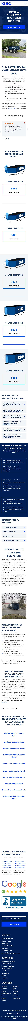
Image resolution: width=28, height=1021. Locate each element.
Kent (3, 996)
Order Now (14, 924)
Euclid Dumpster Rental (14, 784)
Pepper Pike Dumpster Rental (14, 777)
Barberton (5, 986)
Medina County (8, 867)
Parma (14, 988)
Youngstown (16, 998)
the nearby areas (18, 80)
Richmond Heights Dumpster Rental (14, 756)
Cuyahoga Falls (6, 993)
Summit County (8, 861)
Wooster (15, 996)
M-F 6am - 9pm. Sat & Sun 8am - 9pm (15, 1017)
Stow (14, 993)
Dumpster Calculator (8, 966)
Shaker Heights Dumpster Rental (14, 790)
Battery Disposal (6, 963)
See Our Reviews (14, 918)
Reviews (4, 975)
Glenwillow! (4, 702)
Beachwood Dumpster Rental (14, 771)
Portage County (20, 861)
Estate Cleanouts (7, 968)
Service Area (5, 973)
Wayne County (7, 865)
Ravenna (15, 991)
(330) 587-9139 (14, 1014)
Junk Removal (6, 971)
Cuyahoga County (20, 863)
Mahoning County (20, 865)
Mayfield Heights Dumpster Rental (14, 735)
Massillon (15, 986)
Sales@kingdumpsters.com (12, 953)
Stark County (7, 863)
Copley (4, 991)
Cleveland (4, 988)
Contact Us (5, 978)
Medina (4, 1000)
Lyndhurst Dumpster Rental (14, 742)
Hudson (4, 998)
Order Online (14, 27)
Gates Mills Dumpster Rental (14, 748)
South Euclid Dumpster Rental (14, 763)
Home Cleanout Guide (8, 961)
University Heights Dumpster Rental (14, 797)
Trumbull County (20, 867)
